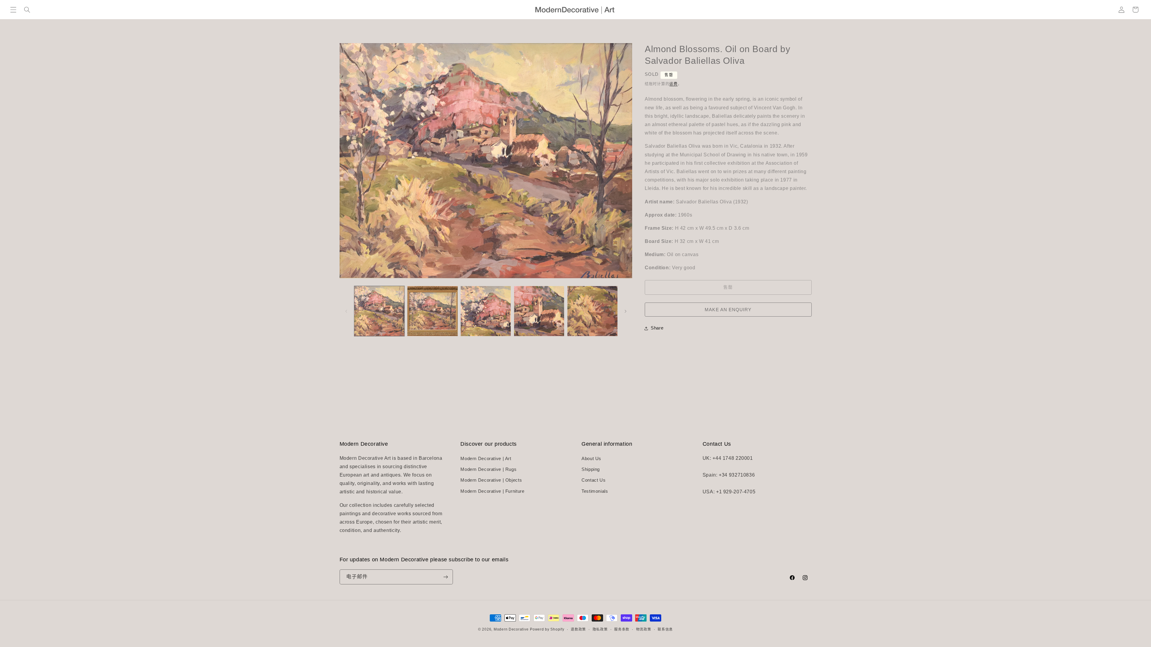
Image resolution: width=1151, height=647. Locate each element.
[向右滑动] (625, 311)
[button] (13, 9)
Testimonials (594, 491)
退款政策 (578, 629)
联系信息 (665, 629)
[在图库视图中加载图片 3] (486, 311)
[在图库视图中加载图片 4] (539, 311)
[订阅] (445, 576)
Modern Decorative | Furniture (492, 491)
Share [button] (657, 328)
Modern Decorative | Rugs (488, 469)
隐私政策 (600, 629)
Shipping (590, 469)
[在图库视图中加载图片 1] (379, 311)
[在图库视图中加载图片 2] (432, 311)
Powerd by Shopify (547, 629)
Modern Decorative (511, 629)
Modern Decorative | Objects (491, 480)
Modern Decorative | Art (485, 458)
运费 (673, 84)
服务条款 (621, 629)
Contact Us (593, 480)
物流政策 (643, 629)
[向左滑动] (346, 311)
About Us (591, 458)
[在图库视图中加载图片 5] (592, 311)
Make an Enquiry (728, 309)
